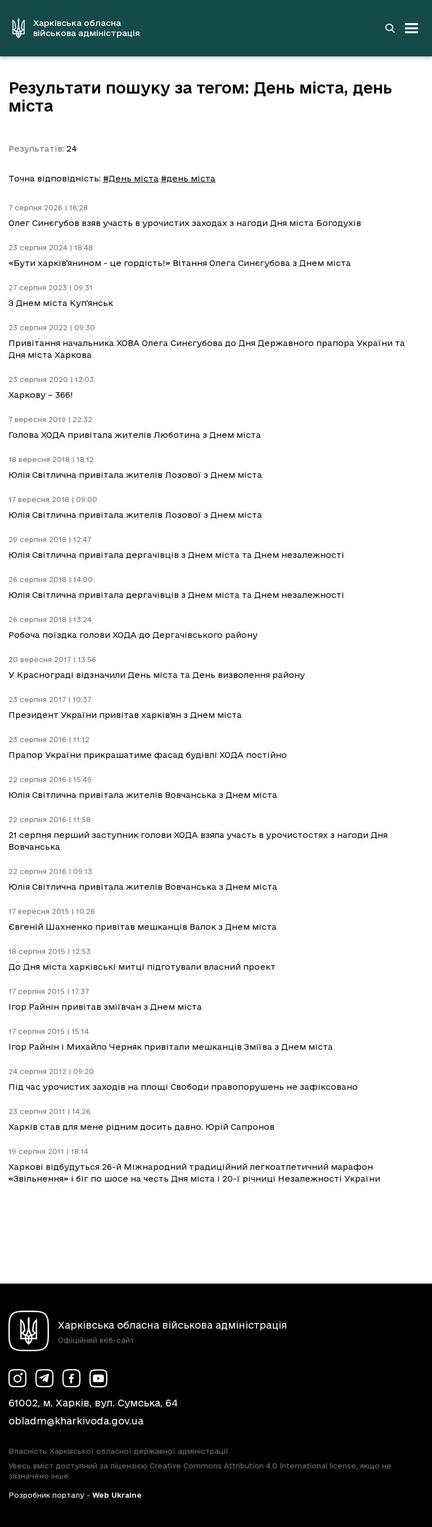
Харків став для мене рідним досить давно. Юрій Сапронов (141, 1126)
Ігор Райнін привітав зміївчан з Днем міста (105, 1006)
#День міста (131, 178)
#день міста (188, 178)
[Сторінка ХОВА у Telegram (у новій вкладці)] (44, 1378)
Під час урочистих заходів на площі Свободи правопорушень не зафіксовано (183, 1086)
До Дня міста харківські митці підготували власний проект (142, 966)
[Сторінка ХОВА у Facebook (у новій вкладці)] (71, 1378)
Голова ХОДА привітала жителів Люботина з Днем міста (134, 435)
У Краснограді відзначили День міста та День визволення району (156, 675)
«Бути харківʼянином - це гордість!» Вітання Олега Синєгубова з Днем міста (179, 263)
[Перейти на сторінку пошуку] (390, 28)
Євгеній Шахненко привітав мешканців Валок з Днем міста (142, 926)
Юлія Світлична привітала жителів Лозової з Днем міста (135, 475)
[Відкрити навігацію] (412, 28)
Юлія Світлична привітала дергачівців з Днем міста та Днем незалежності (176, 555)
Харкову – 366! (40, 394)
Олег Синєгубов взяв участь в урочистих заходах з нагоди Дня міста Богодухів (184, 223)
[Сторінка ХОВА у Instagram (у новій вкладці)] (17, 1378)
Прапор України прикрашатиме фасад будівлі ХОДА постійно (147, 755)
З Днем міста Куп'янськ (60, 303)
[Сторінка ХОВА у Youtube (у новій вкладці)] (98, 1378)
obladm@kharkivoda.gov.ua (75, 1420)
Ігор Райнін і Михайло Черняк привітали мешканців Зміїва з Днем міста (170, 1046)
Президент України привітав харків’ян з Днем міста (125, 715)
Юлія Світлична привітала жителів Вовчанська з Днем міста (142, 795)
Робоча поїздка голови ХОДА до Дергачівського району (133, 635)
